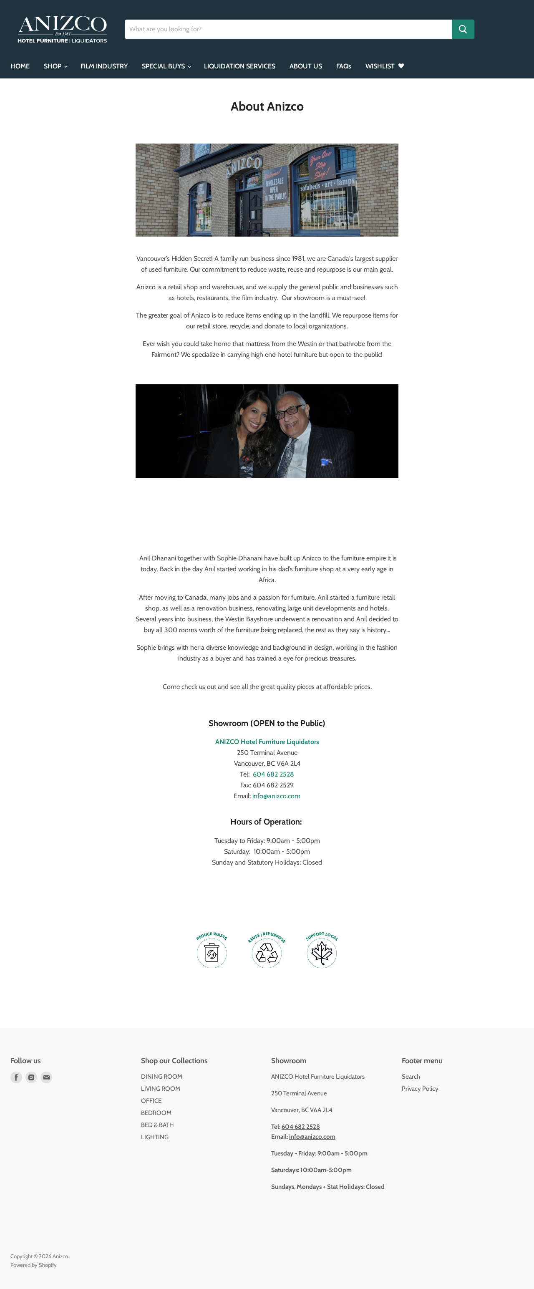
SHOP (53, 66)
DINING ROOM (161, 1076)
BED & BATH (157, 1125)
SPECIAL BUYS (164, 66)
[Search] (463, 29)
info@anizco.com (276, 796)
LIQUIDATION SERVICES (239, 66)
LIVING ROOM (160, 1088)
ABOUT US (306, 66)
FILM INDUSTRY (104, 66)
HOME (20, 66)
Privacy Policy (420, 1088)
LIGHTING (155, 1137)
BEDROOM (156, 1113)
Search (411, 1076)
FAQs (343, 66)
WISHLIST (380, 66)
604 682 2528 (273, 774)
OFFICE (151, 1101)
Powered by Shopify (33, 1264)
